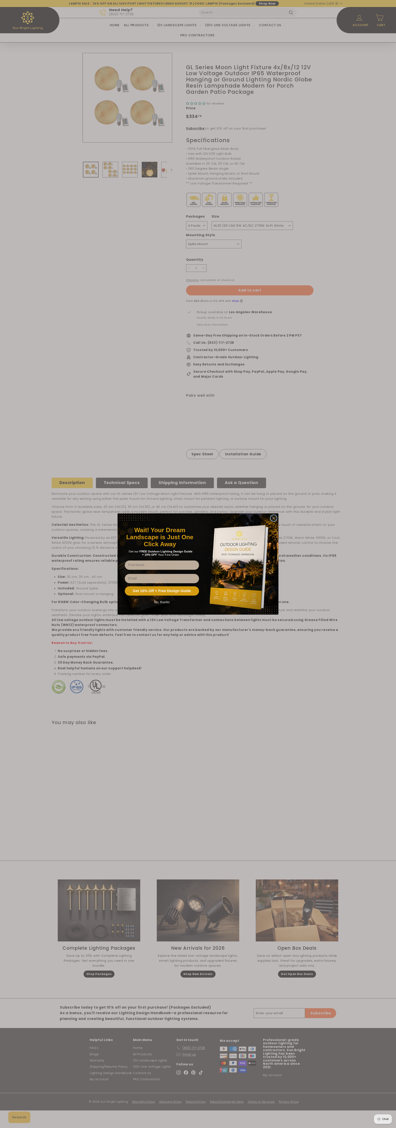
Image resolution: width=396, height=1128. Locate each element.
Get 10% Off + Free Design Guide (162, 591)
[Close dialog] (274, 518)
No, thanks (162, 602)
